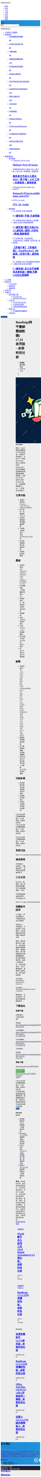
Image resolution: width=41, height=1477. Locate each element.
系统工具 (12, 309)
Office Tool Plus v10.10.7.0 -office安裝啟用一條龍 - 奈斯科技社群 (21, 1395)
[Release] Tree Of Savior (25, 164)
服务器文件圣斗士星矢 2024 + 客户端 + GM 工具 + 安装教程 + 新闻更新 (26, 179)
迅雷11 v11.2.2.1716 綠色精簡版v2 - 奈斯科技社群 (22, 1425)
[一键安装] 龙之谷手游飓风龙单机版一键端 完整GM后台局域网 (26, 271)
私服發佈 (8, 34)
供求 (6, 15)
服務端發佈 (9, 156)
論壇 (6, 6)
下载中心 (8, 292)
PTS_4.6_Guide (21, 204)
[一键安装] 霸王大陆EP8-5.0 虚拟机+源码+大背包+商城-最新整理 (26, 230)
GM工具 (12, 300)
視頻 (6, 17)
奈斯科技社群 (20, 1093)
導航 (6, 19)
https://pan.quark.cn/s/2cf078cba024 (27, 1066)
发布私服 (4, 317)
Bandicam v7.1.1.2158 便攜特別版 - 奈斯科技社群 (21, 1367)
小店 (6, 10)
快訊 (6, 8)
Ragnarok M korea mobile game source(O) (26, 194)
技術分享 (8, 282)
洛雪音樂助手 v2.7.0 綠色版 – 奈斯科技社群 (22, 1125)
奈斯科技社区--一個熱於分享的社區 (25, 1467)
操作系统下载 (13, 294)
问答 (6, 13)
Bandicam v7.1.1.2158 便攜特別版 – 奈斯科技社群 (23, 1138)
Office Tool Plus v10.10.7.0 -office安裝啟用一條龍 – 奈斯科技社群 (23, 1154)
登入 (17, 1108)
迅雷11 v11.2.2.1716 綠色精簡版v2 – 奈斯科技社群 (24, 1171)
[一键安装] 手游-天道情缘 (26, 215)
